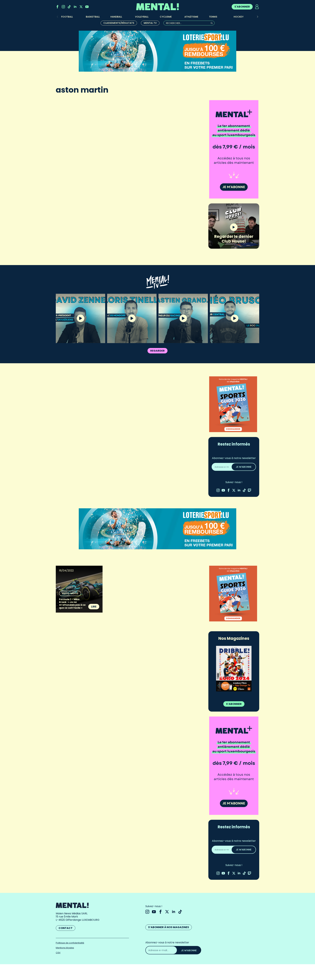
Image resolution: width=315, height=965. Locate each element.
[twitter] (81, 6)
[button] (258, 17)
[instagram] (63, 6)
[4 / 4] (234, 668)
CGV (58, 952)
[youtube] (87, 6)
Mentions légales (65, 947)
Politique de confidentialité (70, 942)
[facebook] (57, 6)
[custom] (69, 6)
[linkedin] (75, 6)
